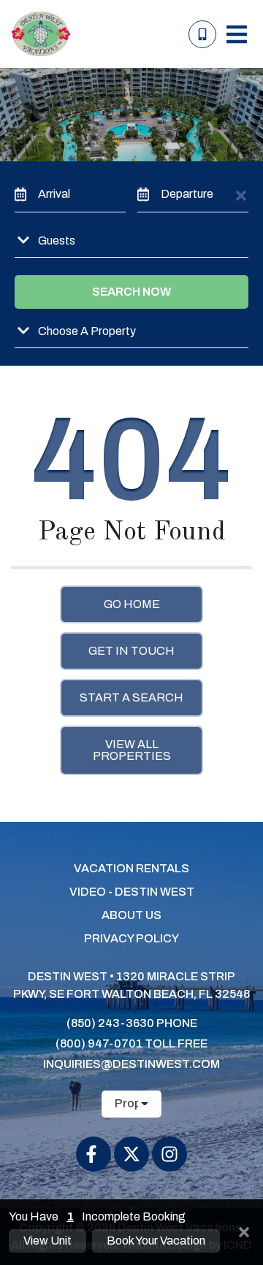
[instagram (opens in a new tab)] (169, 1154)
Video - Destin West (131, 891)
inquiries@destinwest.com (131, 1064)
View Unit (47, 1240)
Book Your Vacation (156, 1240)
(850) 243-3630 (110, 1023)
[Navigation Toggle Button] (236, 34)
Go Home (132, 604)
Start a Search (131, 697)
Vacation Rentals (131, 868)
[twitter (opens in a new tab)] (131, 1154)
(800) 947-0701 (99, 1043)
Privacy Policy (131, 938)
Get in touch (131, 651)
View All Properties (132, 750)
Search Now (131, 291)
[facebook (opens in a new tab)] (93, 1154)
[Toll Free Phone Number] (202, 34)
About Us (131, 915)
